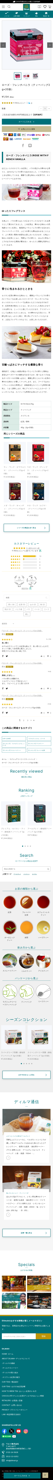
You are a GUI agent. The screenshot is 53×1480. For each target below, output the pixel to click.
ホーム (4, 759)
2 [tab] (25, 846)
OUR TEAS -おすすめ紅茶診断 (13, 1386)
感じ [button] (27, 614)
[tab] (17, 76)
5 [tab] (31, 1063)
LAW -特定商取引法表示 (11, 1414)
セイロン (34, 874)
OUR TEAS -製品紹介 (10, 1382)
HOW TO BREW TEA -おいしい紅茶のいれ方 (19, 1391)
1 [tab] (22, 846)
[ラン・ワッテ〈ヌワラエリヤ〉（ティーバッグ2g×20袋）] (15, 453)
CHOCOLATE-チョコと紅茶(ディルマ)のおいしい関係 (23, 1396)
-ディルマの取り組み (10, 1372)
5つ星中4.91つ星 (33, 548)
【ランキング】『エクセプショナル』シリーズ (13, 744)
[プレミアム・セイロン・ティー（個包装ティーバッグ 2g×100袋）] (13, 813)
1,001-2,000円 (6, 738)
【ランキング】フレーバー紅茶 (36, 750)
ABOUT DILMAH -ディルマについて (16, 1358)
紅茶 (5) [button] (22, 604)
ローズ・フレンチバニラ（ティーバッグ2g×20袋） (23, 631)
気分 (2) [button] (8, 609)
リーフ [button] (46, 609)
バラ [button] (28, 609)
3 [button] (27, 720)
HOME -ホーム (7, 1354)
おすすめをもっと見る (26, 1075)
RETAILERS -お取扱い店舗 (12, 1400)
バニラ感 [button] (18, 609)
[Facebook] (23, 146)
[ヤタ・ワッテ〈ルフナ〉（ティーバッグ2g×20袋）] (38, 491)
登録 (43, 1336)
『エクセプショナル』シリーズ (36, 738)
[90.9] (19, 580)
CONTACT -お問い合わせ (12, 1405)
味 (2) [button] (42, 604)
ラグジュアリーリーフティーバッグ (22, 759)
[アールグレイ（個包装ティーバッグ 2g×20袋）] (40, 813)
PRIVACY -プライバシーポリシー (14, 1410)
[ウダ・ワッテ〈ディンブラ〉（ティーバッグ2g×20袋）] (38, 453)
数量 (4, 108)
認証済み (25, 588)
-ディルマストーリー (10, 1368)
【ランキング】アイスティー (36, 743)
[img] (7, 639)
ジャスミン (26, 874)
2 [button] (23, 720)
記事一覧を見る (26, 1233)
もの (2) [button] (33, 604)
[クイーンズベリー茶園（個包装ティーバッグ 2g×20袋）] (40, 1037)
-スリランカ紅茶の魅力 (11, 1377)
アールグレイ (17, 874)
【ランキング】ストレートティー (11, 750)
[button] (7, 103)
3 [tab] (27, 846)
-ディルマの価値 (8, 1363)
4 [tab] (30, 846)
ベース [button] (37, 609)
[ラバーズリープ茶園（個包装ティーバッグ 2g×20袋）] (13, 1037)
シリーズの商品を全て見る (26, 528)
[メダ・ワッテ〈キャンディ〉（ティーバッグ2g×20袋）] (15, 491)
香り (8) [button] (11, 604)
